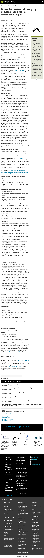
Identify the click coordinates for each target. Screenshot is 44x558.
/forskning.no (35, 459)
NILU (5, 548)
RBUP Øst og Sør (34, 505)
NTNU (19, 509)
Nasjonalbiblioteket (21, 510)
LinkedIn (8, 369)
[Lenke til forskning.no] (20, 1)
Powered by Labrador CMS (22, 556)
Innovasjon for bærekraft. (20, 70)
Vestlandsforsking (35, 543)
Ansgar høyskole (7, 502)
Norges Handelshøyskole (22, 532)
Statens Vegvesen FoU (35, 519)
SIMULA (33, 509)
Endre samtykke (8, 495)
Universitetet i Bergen (35, 533)
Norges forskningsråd (22, 534)
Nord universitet (20, 528)
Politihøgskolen (34, 502)
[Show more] (37, 79)
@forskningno (35, 457)
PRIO (32, 503)
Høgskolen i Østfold (7, 526)
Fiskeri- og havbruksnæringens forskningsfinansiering (8, 514)
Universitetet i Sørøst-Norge (36, 539)
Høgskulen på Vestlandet (8, 529)
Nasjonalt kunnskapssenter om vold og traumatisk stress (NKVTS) (23, 513)
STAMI (33, 517)
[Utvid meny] (42, 2)
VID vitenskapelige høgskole (37, 546)
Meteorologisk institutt (8, 540)
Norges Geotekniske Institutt (23, 531)
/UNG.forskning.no (36, 461)
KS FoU (5, 535)
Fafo (4, 512)
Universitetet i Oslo (35, 536)
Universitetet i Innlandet (36, 535)
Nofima (19, 526)
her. (23, 166)
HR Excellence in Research (23, 360)
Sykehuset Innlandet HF (36, 523)
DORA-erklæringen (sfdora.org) (15, 366)
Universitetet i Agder (35, 532)
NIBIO (5, 543)
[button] (1, 434)
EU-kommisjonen (23, 359)
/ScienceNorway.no (36, 464)
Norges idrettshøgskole (22, 538)
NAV (4, 542)
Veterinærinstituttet (35, 545)
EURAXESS (18, 362)
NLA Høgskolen (20, 502)
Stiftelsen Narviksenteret (36, 520)
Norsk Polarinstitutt (21, 539)
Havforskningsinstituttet (8, 523)
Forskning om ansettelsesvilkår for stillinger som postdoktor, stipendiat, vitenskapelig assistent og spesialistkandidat (15, 172)
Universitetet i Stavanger (36, 538)
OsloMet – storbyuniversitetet (23, 552)
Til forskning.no (5, 428)
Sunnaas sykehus (35, 522)
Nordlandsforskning (21, 529)
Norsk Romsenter (21, 542)
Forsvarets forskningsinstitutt (9, 517)
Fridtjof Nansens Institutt (8, 520)
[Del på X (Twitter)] (3, 378)
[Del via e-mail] (7, 378)
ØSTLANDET (7, 420)
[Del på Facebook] (1, 378)
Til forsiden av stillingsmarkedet (15, 426)
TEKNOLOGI (7, 414)
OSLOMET (6, 417)
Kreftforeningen (7, 536)
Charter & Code (9, 359)
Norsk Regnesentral (21, 541)
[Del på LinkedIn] (5, 378)
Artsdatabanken (6, 506)
